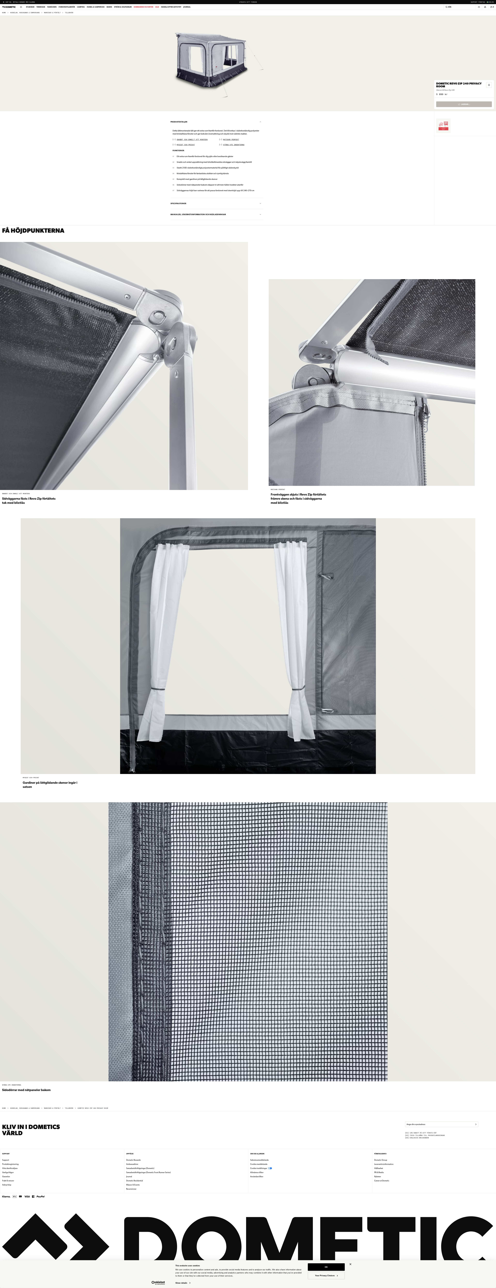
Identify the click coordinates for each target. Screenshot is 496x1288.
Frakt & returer (8, 1180)
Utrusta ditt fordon (248, 2)
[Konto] (485, 7)
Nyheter (385, 1176)
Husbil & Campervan (95, 7)
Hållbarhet (378, 1168)
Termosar (40, 7)
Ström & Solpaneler (123, 7)
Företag (481, 2)
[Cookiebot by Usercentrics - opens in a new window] (158, 1283)
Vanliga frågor (8, 1172)
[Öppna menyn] (21, 7)
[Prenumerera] (475, 1124)
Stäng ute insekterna (233, 145)
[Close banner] (350, 1264)
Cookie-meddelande (258, 1164)
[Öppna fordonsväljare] (479, 7)
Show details (181, 1283)
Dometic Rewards (133, 1160)
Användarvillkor (256, 1176)
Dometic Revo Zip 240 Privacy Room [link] (93, 1108)
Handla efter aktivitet (171, 7)
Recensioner (131, 1189)
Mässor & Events (133, 1185)
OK (326, 1267)
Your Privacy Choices (325, 1275)
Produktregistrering (10, 1164)
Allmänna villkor (257, 1172)
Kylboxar (30, 7)
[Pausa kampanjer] (3, 2)
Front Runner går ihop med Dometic (21, 2)
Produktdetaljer (179, 122)
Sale (157, 7)
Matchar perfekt (231, 140)
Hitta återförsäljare (10, 1168)
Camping (81, 7)
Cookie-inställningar (258, 1168)
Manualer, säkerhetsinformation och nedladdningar (198, 214)
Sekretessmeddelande (259, 1160)
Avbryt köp (6, 1185)
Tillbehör (69, 12)
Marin (109, 7)
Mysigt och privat (186, 145)
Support (474, 2)
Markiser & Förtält (52, 12)
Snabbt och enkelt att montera (192, 140)
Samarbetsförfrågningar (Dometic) (140, 1168)
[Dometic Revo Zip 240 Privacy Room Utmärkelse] (443, 125)
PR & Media (387, 1172)
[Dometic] (9, 7)
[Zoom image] (218, 63)
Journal (187, 7)
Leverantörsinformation (383, 1164)
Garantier (6, 1176)
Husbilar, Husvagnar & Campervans (25, 12)
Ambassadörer (132, 1164)
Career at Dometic (389, 1180)
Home (4, 12)
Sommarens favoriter (143, 7)
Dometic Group (388, 1160)
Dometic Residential (142, 1180)
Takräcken (52, 7)
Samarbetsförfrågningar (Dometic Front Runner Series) (148, 1172)
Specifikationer (178, 203)
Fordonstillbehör (67, 7)
